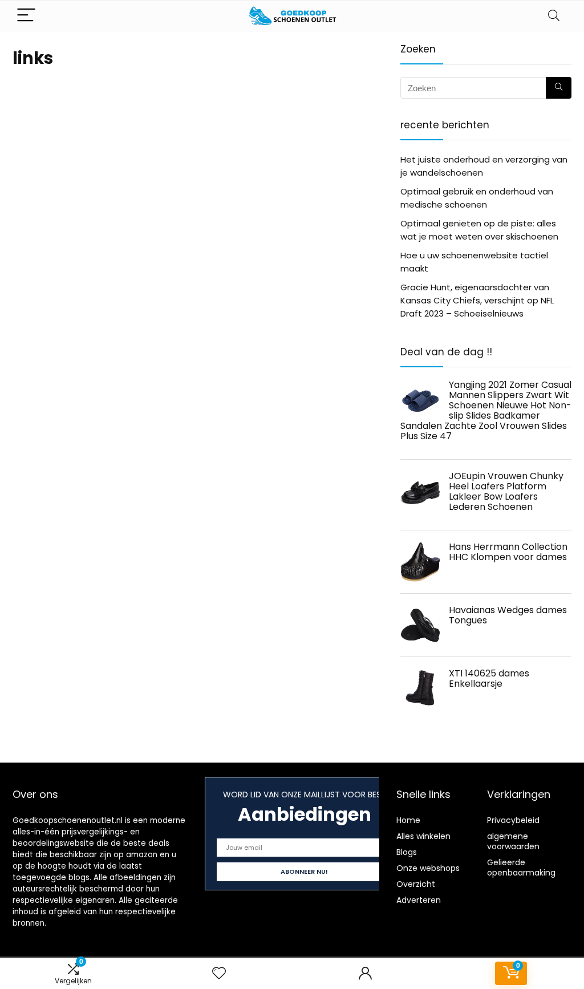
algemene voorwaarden (513, 841)
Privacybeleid (513, 820)
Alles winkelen (423, 836)
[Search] (553, 16)
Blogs (406, 852)
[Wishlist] (219, 973)
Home (408, 820)
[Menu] (26, 16)
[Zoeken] (558, 88)
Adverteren (418, 900)
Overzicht (415, 884)
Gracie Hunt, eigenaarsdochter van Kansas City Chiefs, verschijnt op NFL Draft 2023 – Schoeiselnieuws (477, 300)
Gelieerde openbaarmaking (521, 867)
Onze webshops (428, 868)
